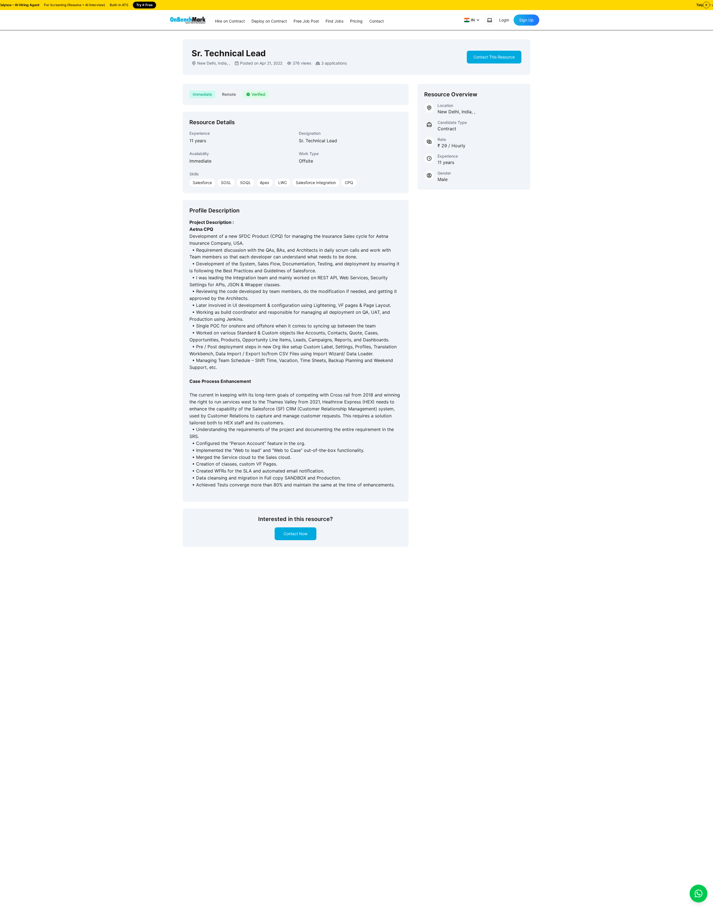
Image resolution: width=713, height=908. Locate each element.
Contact (376, 21)
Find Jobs (334, 21)
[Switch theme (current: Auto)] (490, 20)
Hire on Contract (230, 21)
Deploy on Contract (269, 21)
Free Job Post (306, 21)
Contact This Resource (494, 57)
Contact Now (295, 533)
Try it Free (144, 5)
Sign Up (526, 20)
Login (504, 20)
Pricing (356, 21)
